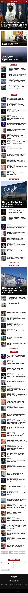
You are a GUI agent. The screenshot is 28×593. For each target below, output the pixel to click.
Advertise (7, 584)
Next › (23, 552)
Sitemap (11, 584)
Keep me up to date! (5, 569)
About (2, 584)
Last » (3, 554)
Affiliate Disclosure (18, 584)
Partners (25, 584)
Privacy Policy (18, 586)
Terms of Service (11, 586)
